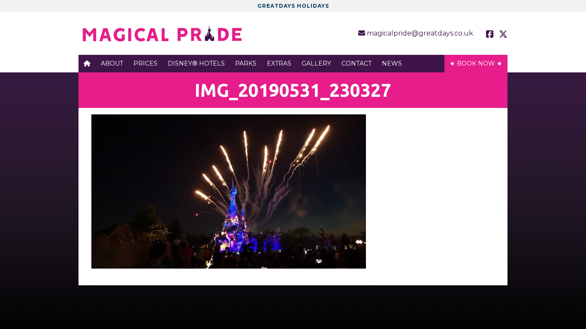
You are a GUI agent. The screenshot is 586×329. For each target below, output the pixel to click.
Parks (246, 63)
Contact (356, 63)
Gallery (316, 63)
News (392, 63)
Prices (145, 63)
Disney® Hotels (196, 63)
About (112, 63)
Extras (279, 63)
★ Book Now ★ (476, 63)
